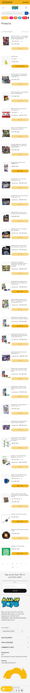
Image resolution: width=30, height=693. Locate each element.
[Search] (27, 13)
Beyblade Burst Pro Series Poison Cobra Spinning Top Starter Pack (19, 246)
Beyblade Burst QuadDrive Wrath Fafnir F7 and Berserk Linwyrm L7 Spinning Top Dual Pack (19, 301)
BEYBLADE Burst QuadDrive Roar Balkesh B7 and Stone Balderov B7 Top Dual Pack (19, 283)
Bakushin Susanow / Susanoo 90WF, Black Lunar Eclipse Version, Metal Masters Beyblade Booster (19, 37)
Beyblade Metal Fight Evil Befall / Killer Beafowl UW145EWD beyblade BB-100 (19, 495)
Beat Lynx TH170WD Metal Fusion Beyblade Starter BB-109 (19, 128)
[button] (3, 8)
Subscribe (15, 590)
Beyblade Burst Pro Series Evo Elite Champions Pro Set (19, 196)
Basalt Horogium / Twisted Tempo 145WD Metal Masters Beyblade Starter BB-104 (19, 75)
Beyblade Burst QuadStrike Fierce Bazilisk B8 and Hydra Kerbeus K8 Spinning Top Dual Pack (19, 335)
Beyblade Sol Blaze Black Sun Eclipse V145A (20, 530)
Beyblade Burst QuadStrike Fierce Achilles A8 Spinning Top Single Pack (19, 318)
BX (19, 17)
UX (15, 17)
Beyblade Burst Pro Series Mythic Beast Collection (19, 229)
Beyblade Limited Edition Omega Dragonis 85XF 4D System (18, 475)
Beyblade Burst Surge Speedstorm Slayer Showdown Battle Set (19, 422)
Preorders (5, 17)
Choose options (20, 66)
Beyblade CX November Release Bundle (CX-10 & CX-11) (18, 456)
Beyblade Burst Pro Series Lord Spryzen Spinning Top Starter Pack (19, 213)
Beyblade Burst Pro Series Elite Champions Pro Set (18, 180)
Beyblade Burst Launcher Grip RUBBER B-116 (18, 163)
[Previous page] (3, 564)
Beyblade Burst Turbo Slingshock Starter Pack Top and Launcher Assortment (19, 439)
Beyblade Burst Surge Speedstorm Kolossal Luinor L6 (19, 405)
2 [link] (12, 563)
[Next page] (17, 567)
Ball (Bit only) (14, 56)
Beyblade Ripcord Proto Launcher (19, 514)
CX (11, 17)
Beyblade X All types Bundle (17, 546)
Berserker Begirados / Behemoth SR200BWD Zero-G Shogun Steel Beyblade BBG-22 (19, 146)
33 (12, 567)
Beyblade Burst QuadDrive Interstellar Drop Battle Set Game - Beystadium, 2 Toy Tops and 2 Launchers (19, 264)
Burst (24, 17)
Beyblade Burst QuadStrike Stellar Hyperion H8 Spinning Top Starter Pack (19, 370)
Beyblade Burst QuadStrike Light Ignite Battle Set (18, 353)
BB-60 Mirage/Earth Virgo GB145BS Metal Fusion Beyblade (19, 93)
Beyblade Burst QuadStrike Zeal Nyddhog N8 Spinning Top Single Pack (18, 388)
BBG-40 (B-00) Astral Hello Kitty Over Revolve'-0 (19, 109)
